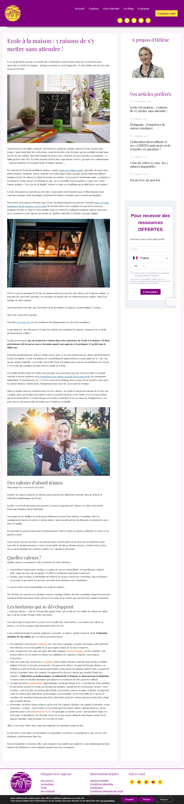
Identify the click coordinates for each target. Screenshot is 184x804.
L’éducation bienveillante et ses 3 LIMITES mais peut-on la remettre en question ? (150, 145)
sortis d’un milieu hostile (71, 170)
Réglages (164, 799)
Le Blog (128, 8)
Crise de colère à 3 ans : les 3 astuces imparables (149, 164)
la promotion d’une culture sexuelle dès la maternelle (64, 376)
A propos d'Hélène (150, 40)
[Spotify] (127, 20)
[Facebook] (119, 20)
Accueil (79, 8)
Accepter (129, 799)
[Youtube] (141, 20)
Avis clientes (111, 8)
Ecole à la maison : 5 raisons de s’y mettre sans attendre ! (149, 109)
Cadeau (94, 8)
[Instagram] (148, 20)
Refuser (146, 799)
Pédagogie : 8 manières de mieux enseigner (147, 126)
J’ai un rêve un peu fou (145, 180)
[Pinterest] (134, 20)
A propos (143, 8)
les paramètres (107, 801)
